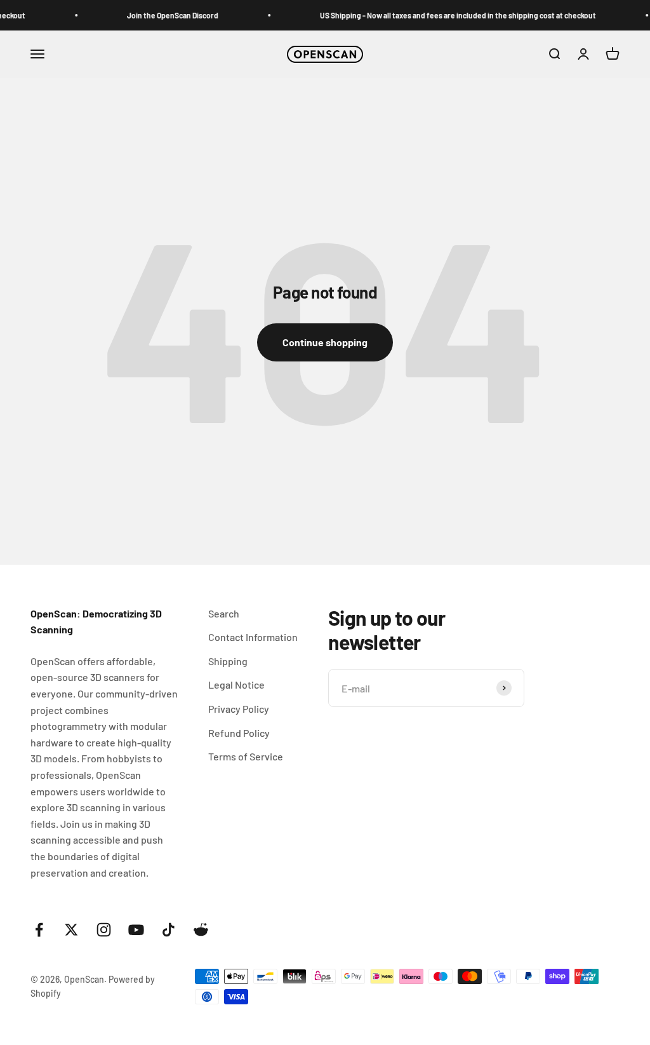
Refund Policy (239, 733)
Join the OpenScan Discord (167, 15)
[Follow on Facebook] (39, 929)
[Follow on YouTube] (136, 929)
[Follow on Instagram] (103, 929)
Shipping (228, 661)
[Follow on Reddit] (200, 929)
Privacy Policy (238, 709)
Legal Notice (236, 684)
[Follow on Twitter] (71, 929)
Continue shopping (325, 342)
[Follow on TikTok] (168, 929)
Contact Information (253, 637)
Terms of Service (245, 756)
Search (223, 613)
